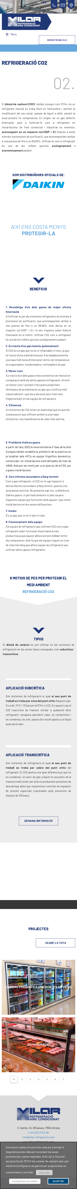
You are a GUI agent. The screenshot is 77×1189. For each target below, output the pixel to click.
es (44, 2)
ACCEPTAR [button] (58, 1181)
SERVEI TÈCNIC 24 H (57, 40)
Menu (14, 34)
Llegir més (44, 1172)
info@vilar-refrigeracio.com (38, 1137)
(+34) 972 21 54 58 (38, 1132)
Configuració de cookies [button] (25, 1181)
